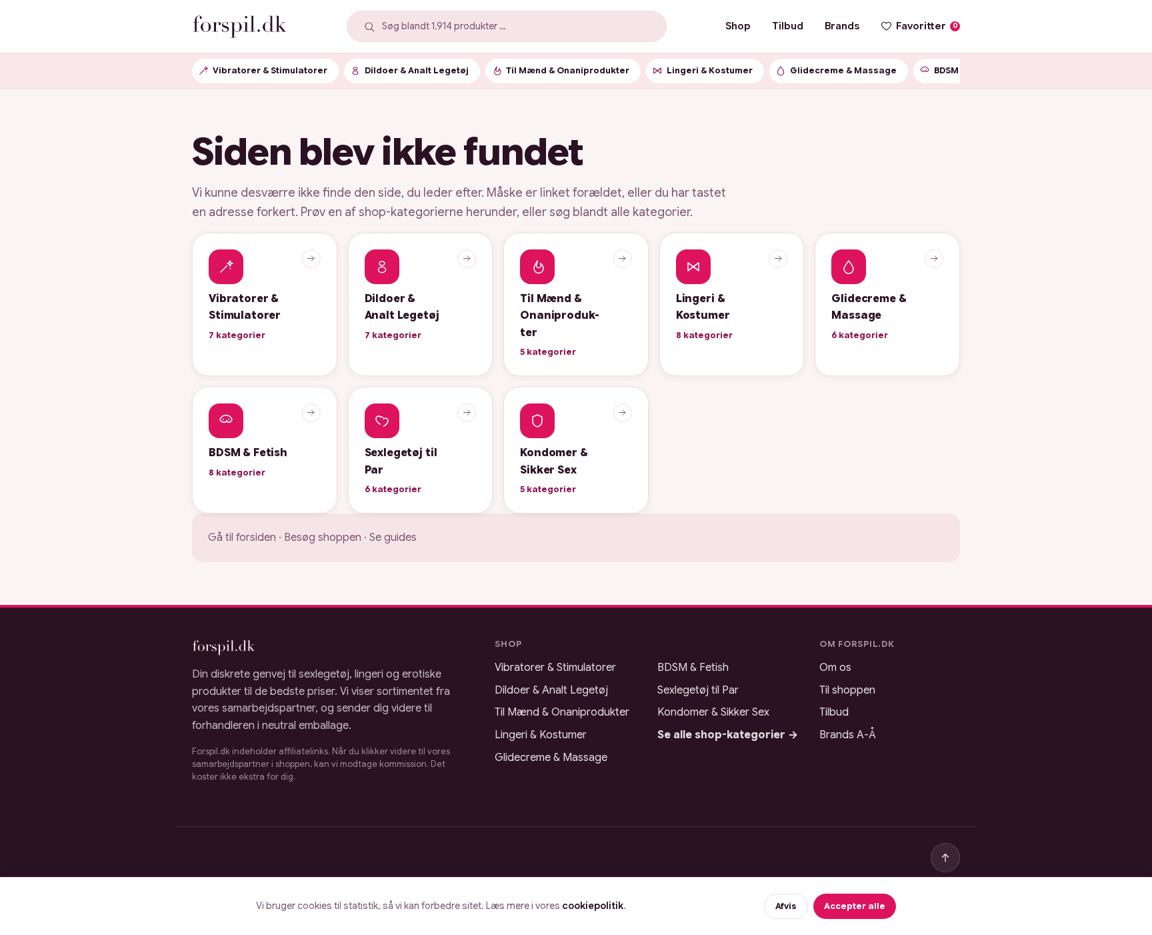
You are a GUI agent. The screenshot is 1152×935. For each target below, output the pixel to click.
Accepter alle (854, 906)
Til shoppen (847, 690)
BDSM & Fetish (693, 667)
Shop (738, 25)
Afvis (786, 906)
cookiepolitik (592, 906)
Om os (835, 667)
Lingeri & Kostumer (541, 735)
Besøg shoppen (322, 537)
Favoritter (927, 25)
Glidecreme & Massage (551, 757)
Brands (842, 25)
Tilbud (787, 25)
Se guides (393, 537)
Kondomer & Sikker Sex (713, 712)
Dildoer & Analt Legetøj (551, 690)
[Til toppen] (945, 857)
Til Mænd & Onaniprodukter (562, 712)
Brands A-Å (847, 735)
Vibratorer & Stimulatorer (555, 667)
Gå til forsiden (242, 537)
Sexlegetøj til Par (698, 690)
